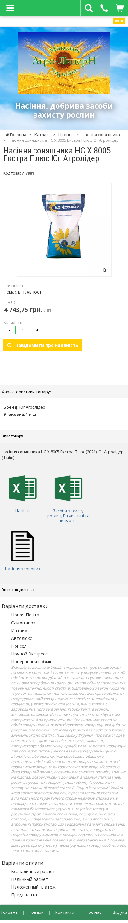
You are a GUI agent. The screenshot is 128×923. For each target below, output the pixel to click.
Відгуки (120, 912)
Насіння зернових (22, 568)
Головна (9, 912)
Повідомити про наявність (44, 345)
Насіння (22, 510)
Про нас (93, 912)
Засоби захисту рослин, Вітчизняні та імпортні (68, 515)
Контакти (64, 912)
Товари (36, 912)
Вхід (119, 21)
